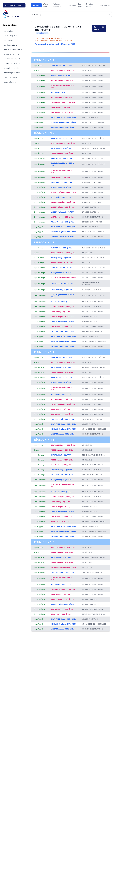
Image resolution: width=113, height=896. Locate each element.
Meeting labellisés (10, 82)
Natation (36, 5)
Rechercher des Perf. (11, 54)
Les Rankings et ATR (11, 36)
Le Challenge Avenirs (11, 68)
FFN (109, 5)
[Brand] (14, 14)
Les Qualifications (10, 45)
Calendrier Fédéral (11, 77)
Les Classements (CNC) (12, 59)
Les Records (8, 40)
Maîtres (103, 5)
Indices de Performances (13, 50)
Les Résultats (8, 31)
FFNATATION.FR (15, 5)
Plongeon (73, 5)
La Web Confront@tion (12, 63)
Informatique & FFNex (12, 73)
